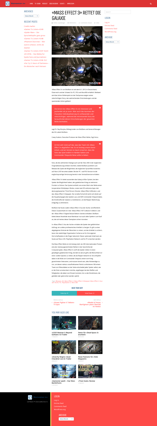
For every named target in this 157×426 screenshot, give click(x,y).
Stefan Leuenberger (59, 23)
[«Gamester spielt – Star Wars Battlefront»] (64, 371)
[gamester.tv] (15, 5)
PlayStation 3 (66, 283)
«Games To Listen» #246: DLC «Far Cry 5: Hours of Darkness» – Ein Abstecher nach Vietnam (36, 63)
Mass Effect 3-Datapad (81, 281)
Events (62, 4)
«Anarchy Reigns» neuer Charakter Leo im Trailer (61, 358)
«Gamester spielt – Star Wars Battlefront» (63, 382)
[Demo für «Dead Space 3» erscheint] (90, 323)
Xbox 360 (74, 283)
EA (63, 281)
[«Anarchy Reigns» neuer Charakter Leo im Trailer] (64, 347)
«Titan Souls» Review (86, 381)
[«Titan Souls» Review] (90, 371)
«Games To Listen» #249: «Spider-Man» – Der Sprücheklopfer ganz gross (34, 32)
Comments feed (111, 28)
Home (31, 4)
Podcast (45, 4)
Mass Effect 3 (68, 281)
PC (60, 283)
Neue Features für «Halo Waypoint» (88, 358)
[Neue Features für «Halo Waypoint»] (90, 347)
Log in (107, 22)
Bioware (58, 281)
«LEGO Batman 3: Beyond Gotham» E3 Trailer (62, 333)
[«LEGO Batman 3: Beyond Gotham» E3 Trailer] (64, 323)
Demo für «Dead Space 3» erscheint (88, 333)
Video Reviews (53, 4)
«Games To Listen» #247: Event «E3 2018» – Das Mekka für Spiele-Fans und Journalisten (36, 54)
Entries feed (109, 25)
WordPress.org (110, 32)
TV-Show (37, 4)
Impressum (70, 4)
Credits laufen (29, 26)
